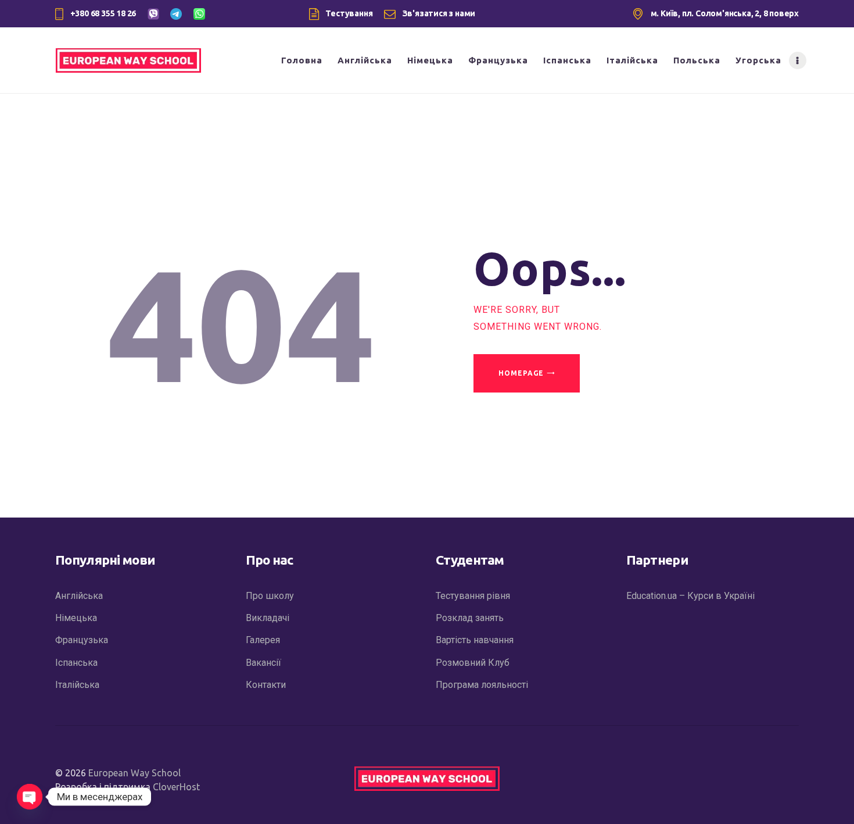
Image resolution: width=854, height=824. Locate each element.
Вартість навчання (475, 639)
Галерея (263, 639)
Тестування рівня (473, 595)
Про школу (270, 595)
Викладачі (267, 617)
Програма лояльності (482, 684)
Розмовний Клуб (472, 662)
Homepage (521, 373)
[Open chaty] (29, 796)
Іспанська (76, 662)
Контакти (266, 684)
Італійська (77, 684)
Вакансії (263, 662)
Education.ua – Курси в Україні (690, 595)
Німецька (76, 617)
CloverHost (176, 787)
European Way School (134, 773)
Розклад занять (470, 617)
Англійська (79, 595)
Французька (81, 639)
